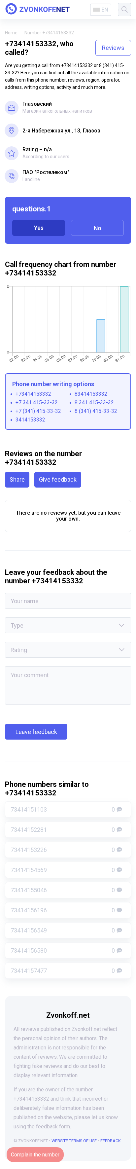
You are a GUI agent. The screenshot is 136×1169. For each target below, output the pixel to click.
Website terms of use (74, 1140)
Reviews (113, 47)
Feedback (110, 1140)
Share (17, 479)
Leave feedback (36, 731)
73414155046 (63, 890)
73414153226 (63, 849)
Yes (39, 227)
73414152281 (63, 829)
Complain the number (35, 1154)
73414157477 (63, 970)
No (97, 228)
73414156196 (63, 910)
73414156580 (63, 950)
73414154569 (63, 869)
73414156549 (63, 930)
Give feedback (58, 479)
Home (11, 32)
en (104, 10)
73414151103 (63, 809)
